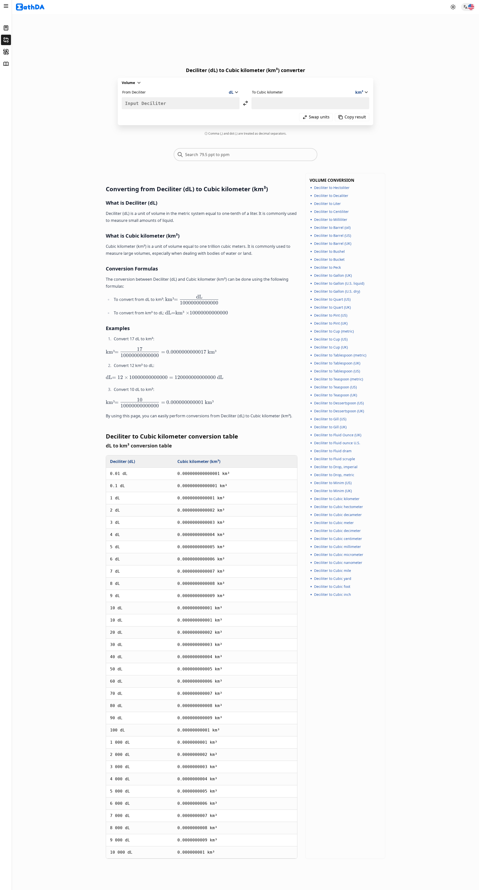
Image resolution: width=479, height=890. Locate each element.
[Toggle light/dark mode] (453, 7)
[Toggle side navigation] (6, 6)
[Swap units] (245, 103)
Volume (128, 82)
